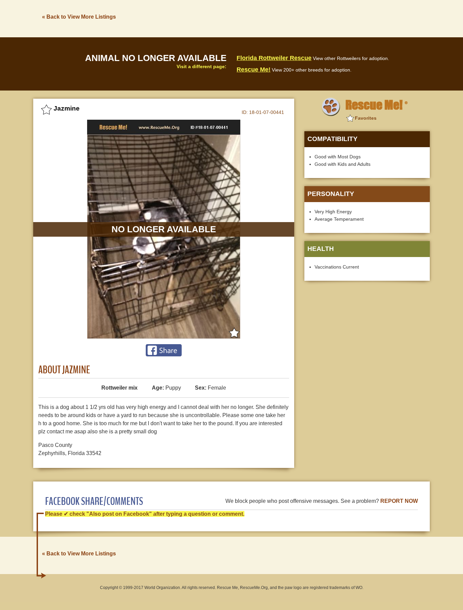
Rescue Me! (253, 69)
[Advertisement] (306, 18)
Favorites (366, 118)
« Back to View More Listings (79, 17)
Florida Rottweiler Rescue (274, 58)
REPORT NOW (399, 501)
